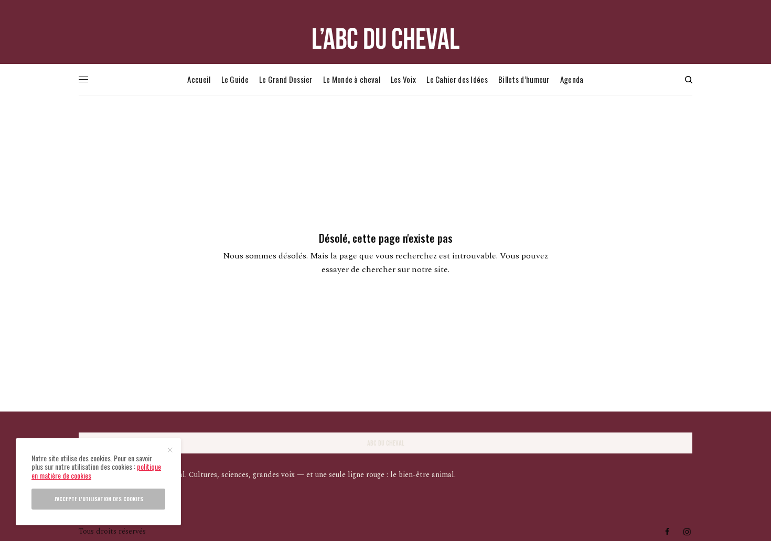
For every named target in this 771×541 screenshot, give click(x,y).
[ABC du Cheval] (385, 38)
